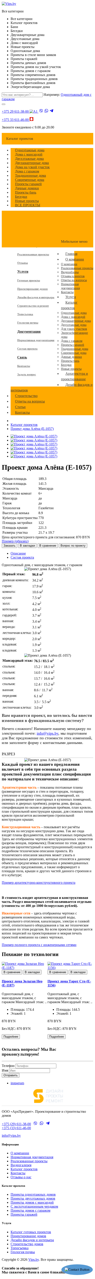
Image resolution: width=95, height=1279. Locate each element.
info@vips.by (47, 733)
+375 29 (15, 111)
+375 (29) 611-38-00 (16, 1124)
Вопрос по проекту (73, 545)
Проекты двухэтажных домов (33, 1198)
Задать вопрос (26, 374)
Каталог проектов (24, 425)
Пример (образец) (15, 541)
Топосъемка (25, 314)
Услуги (22, 271)
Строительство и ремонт (33, 305)
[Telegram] (51, 111)
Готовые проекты (28, 280)
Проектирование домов (32, 289)
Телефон (8, 1066)
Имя (5, 1070)
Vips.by (33, 1259)
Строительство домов (27, 1244)
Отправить (11, 1075)
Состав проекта (27, 348)
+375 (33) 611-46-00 (16, 1128)
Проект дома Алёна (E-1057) (32, 429)
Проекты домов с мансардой (32, 1202)
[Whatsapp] (46, 111)
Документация (29, 331)
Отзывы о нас (21, 1177)
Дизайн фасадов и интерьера (35, 297)
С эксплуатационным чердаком (34, 1206)
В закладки (27, 545)
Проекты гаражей (24, 1214)
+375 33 (15, 120)
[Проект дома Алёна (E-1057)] (34, 436)
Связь (22, 357)
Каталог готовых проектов (31, 1232)
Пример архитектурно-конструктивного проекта (38, 882)
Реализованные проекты (33, 254)
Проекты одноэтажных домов (33, 1194)
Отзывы (22, 263)
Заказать (9, 545)
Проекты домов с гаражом (30, 1210)
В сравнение (47, 545)
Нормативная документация (35, 340)
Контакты (23, 366)
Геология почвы (27, 322)
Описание (18, 553)
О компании (20, 1153)
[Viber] (41, 111)
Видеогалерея (21, 1165)
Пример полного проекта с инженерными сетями (39, 945)
